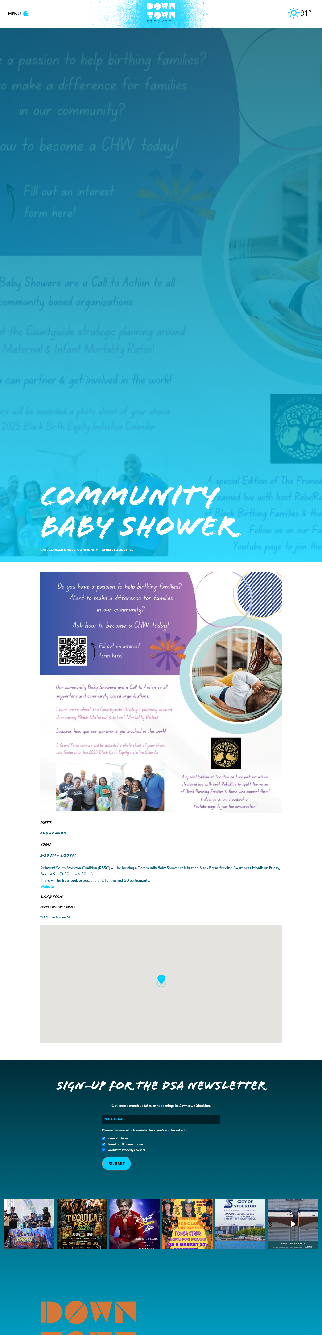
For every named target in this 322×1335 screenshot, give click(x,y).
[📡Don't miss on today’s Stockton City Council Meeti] (240, 1224)
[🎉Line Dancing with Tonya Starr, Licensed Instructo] (187, 1224)
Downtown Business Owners (125, 1144)
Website (47, 886)
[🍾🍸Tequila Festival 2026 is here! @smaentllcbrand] (82, 1224)
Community (87, 550)
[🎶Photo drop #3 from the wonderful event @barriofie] (29, 1224)
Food (119, 550)
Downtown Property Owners (126, 1150)
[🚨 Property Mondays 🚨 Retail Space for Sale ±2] (293, 1224)
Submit (117, 1163)
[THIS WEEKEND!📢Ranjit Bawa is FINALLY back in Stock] (134, 1224)
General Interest (118, 1138)
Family (105, 550)
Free (129, 550)
